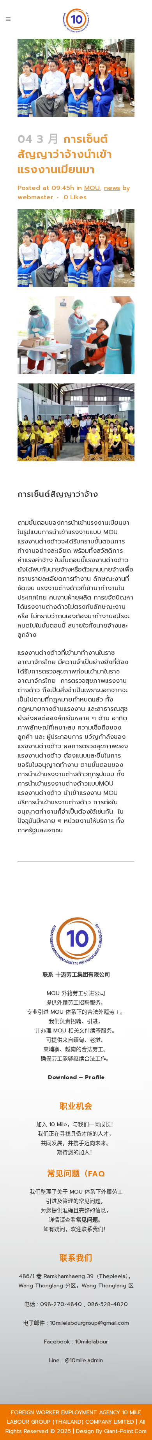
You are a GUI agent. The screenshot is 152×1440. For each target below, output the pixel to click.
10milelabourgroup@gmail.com (89, 1323)
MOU (92, 188)
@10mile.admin (84, 1360)
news (112, 188)
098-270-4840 (61, 1304)
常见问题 (87, 1220)
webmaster (35, 197)
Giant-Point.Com (125, 1431)
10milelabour (91, 1342)
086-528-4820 (107, 1304)
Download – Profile (76, 1077)
